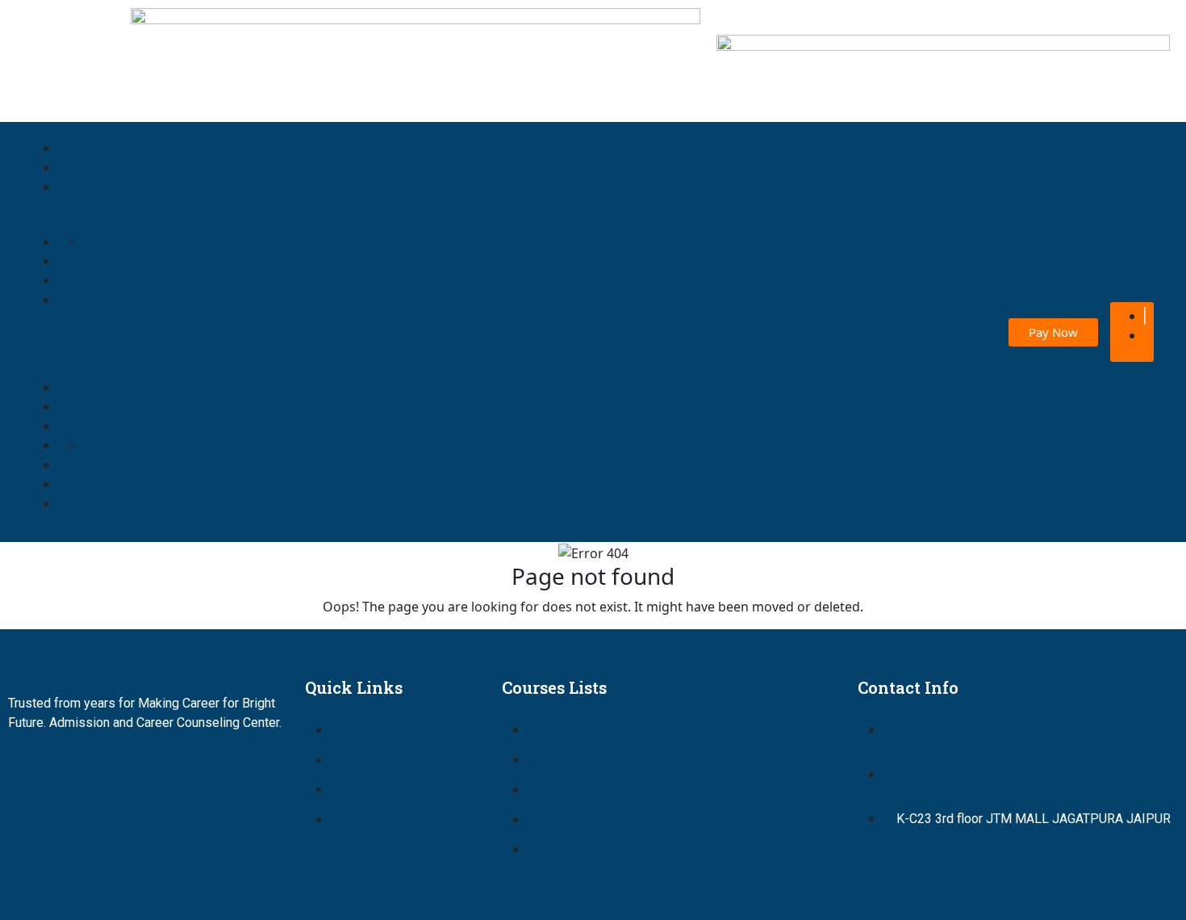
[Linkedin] (173, 769)
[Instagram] (125, 769)
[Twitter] (76, 769)
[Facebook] (28, 769)
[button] (330, 332)
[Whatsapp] (222, 769)
